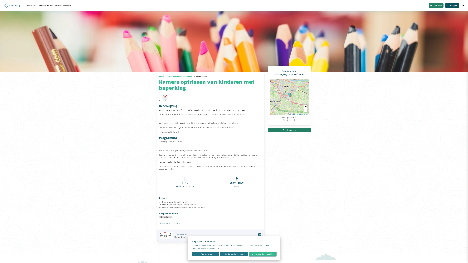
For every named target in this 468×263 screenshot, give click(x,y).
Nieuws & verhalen (46, 5)
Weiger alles (206, 254)
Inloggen (454, 5)
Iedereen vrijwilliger (63, 5)
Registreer (437, 5)
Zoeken (29, 6)
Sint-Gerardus (180, 234)
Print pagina (290, 130)
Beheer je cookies (235, 254)
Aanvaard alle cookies (264, 254)
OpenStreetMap (303, 114)
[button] (289, 94)
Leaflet (293, 114)
